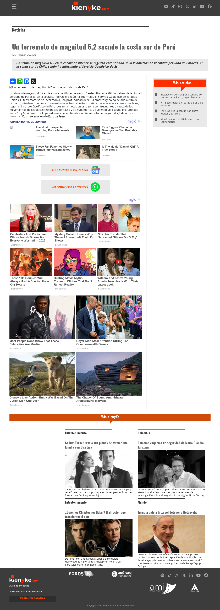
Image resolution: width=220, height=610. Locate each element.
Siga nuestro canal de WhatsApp (70, 187)
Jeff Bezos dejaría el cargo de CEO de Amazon (182, 104)
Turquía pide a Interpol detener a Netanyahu (167, 512)
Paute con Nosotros (32, 598)
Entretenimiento (76, 433)
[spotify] (166, 7)
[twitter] (187, 7)
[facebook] (210, 7)
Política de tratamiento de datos (25, 591)
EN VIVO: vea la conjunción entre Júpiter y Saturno (179, 112)
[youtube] (202, 7)
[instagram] (180, 7)
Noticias (18, 30)
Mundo (142, 502)
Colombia (144, 433)
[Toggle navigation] (14, 6)
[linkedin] (194, 7)
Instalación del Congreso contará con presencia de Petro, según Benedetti (182, 96)
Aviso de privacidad (19, 585)
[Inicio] (90, 6)
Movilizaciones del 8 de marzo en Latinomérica (180, 120)
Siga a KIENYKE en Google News (70, 170)
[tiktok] (173, 7)
